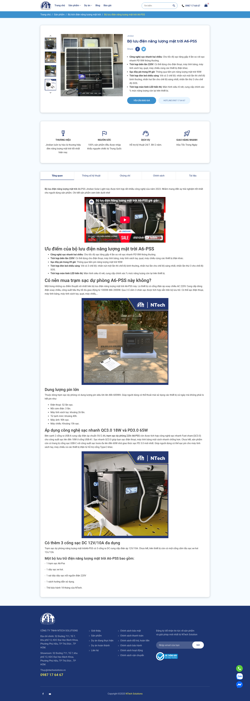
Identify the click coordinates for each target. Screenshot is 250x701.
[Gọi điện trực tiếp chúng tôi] (239, 668)
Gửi (198, 645)
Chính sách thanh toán (131, 635)
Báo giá (107, 5)
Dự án (87, 5)
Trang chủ (60, 5)
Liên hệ (95, 650)
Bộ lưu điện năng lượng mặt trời (61, 189)
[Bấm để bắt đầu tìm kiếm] (174, 6)
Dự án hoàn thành (100, 645)
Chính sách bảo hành (131, 645)
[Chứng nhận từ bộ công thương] (167, 656)
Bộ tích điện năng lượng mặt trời (84, 14)
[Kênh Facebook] (43, 693)
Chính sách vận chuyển (132, 655)
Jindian (130, 36)
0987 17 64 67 (192, 5)
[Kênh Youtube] (50, 694)
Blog (97, 5)
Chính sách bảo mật (130, 630)
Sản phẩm (73, 5)
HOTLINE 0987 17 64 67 (174, 100)
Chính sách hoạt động (131, 650)
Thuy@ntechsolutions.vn (53, 670)
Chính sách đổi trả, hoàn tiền (134, 640)
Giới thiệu (96, 630)
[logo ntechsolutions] (45, 5)
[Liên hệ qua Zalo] (239, 676)
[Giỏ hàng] (205, 5)
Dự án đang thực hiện (102, 640)
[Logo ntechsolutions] (47, 618)
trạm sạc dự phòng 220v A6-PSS (123, 435)
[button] (50, 35)
